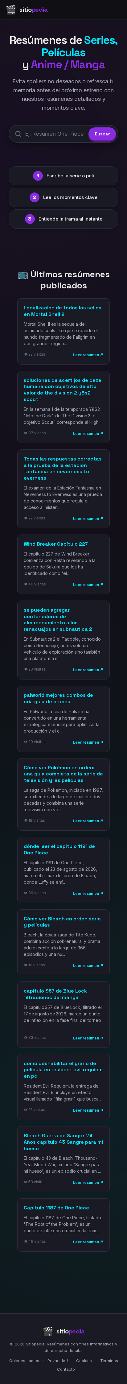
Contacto (66, 1369)
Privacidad (57, 1360)
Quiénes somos (24, 1360)
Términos (109, 1360)
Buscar (102, 134)
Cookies (84, 1360)
